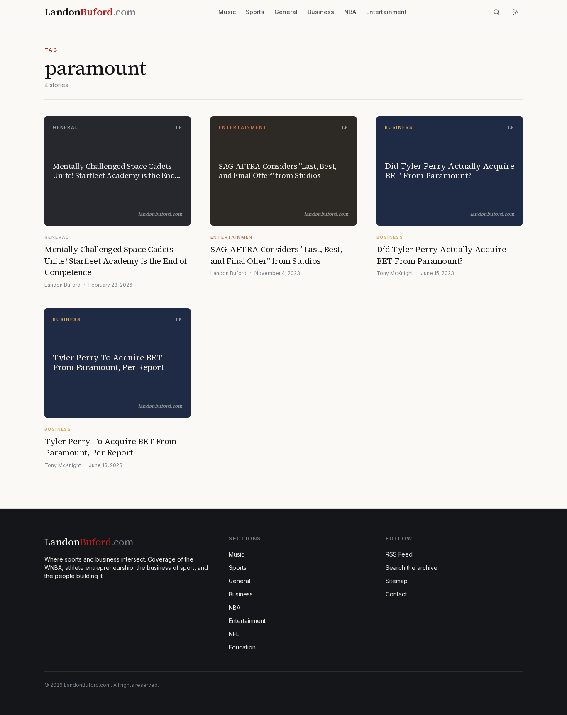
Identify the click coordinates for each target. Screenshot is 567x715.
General (286, 11)
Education (242, 647)
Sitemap (397, 580)
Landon (88, 542)
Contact (396, 594)
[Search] (496, 12)
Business (321, 11)
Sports (255, 11)
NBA (350, 11)
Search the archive (411, 567)
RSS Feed (399, 554)
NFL (234, 633)
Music (227, 11)
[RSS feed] (515, 12)
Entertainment (386, 11)
